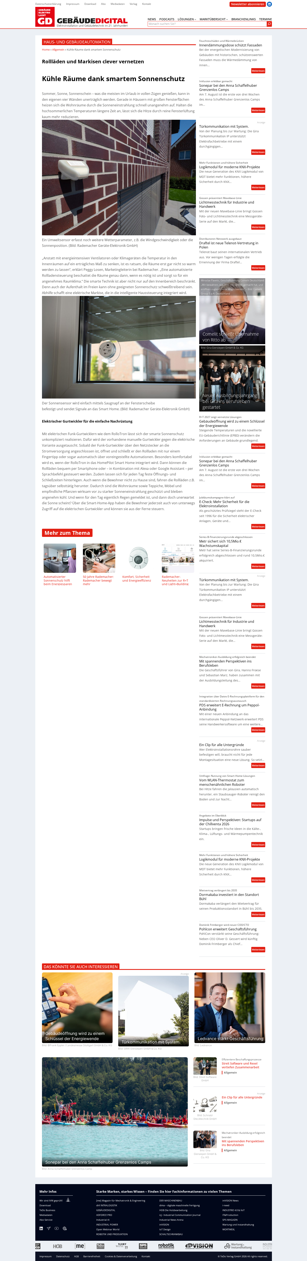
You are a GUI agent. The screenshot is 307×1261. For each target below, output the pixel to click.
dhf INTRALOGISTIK (106, 1205)
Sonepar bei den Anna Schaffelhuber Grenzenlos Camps (228, 87)
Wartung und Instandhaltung (238, 1224)
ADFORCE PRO (104, 1214)
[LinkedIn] (41, 1229)
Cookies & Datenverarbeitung (121, 1256)
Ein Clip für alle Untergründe (221, 745)
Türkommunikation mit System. (224, 126)
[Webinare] (64, 1229)
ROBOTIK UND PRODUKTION (112, 1234)
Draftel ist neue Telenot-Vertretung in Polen (228, 245)
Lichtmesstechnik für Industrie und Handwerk (226, 204)
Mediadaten (45, 1214)
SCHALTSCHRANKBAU (171, 1234)
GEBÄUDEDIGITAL (105, 1210)
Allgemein (58, 49)
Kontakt (146, 1256)
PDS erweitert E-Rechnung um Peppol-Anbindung (229, 707)
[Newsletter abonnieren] (49, 1229)
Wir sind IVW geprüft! (51, 1200)
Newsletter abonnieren (247, 4)
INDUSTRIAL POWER (107, 1224)
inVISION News (230, 1200)
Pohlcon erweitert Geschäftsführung (228, 929)
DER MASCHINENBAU (170, 1200)
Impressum (45, 1256)
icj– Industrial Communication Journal (179, 1214)
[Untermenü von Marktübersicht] (227, 19)
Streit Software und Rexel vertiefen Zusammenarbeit (240, 1065)
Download (45, 1205)
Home (46, 49)
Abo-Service (45, 1219)
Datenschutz (63, 1256)
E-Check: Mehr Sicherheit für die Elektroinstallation (224, 504)
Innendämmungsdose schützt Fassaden (230, 45)
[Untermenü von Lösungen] (195, 19)
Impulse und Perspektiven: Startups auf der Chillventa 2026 (230, 822)
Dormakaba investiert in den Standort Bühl (229, 897)
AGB (76, 1256)
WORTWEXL (228, 1229)
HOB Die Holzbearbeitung (173, 1210)
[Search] (269, 24)
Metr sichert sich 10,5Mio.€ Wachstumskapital (220, 543)
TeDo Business (47, 1210)
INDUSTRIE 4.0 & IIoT (233, 1210)
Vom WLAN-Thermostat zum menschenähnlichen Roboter (222, 782)
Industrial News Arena (171, 1219)
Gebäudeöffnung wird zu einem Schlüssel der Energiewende (232, 423)
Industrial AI (102, 1219)
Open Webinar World (107, 1229)
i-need (225, 1205)
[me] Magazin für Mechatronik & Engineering (120, 1200)
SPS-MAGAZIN (229, 1219)
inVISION (164, 1224)
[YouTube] (57, 1229)
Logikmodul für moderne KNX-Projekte (229, 167)
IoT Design (165, 1229)
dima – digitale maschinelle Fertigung (179, 1205)
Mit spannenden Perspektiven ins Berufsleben (225, 663)
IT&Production (230, 1214)
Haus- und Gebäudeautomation (77, 42)
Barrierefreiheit (91, 1256)
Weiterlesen (258, 71)
